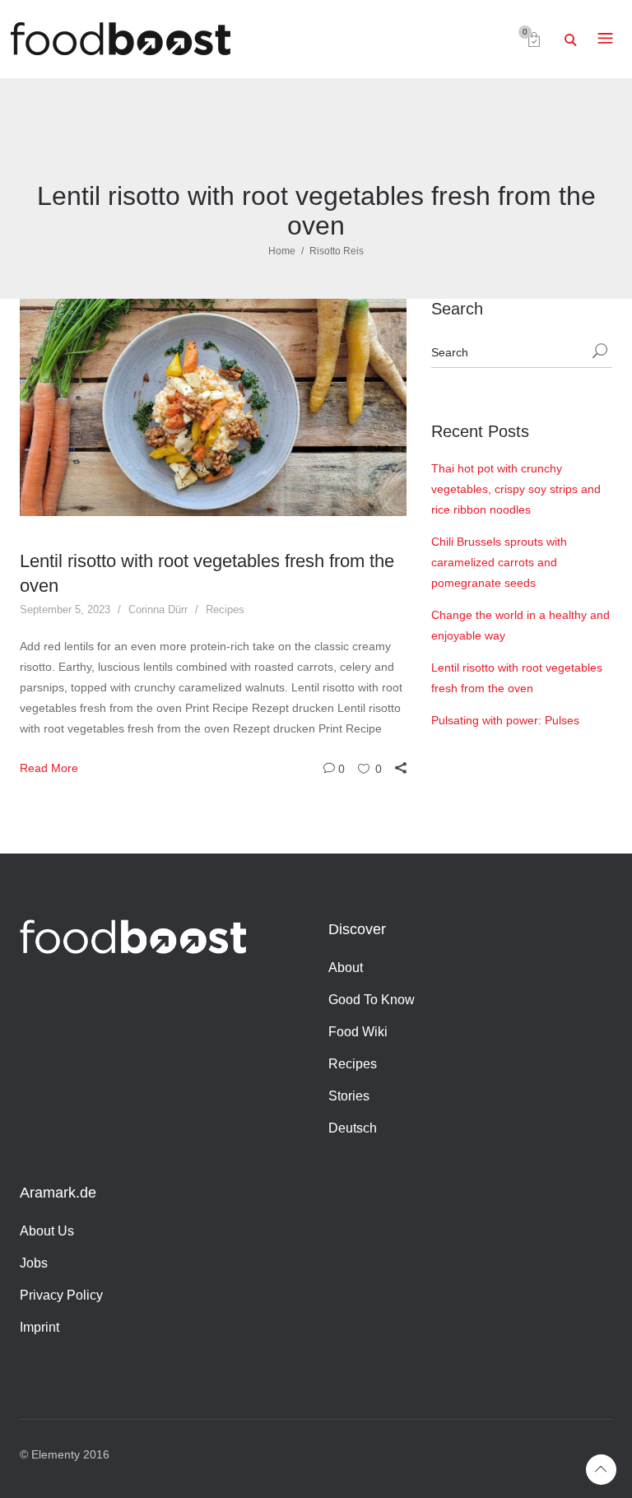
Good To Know (371, 1000)
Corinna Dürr (158, 609)
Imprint (39, 1327)
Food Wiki (358, 1032)
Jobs (34, 1263)
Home (281, 251)
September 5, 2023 (65, 609)
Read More (49, 768)
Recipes (225, 609)
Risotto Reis (336, 251)
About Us (47, 1231)
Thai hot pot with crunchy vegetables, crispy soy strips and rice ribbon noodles (516, 489)
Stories (348, 1096)
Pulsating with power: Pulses (505, 720)
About (345, 968)
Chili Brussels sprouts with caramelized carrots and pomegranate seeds (499, 562)
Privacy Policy (61, 1295)
